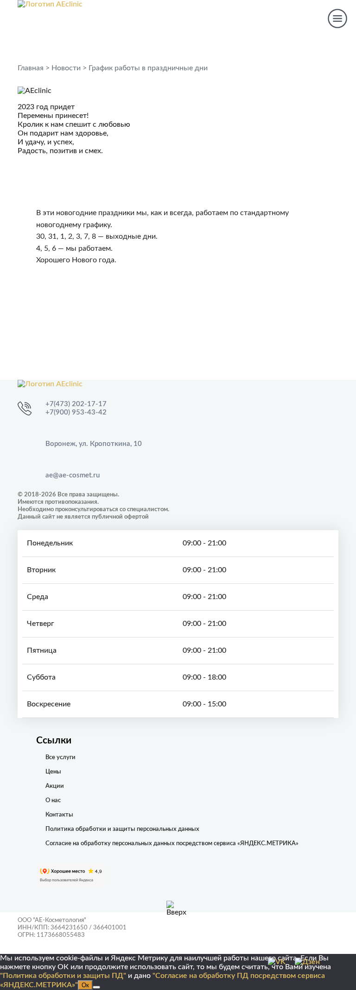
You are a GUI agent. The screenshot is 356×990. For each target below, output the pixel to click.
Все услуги (60, 758)
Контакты (59, 815)
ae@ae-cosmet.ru (72, 475)
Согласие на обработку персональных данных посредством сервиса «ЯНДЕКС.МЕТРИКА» (172, 844)
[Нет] (96, 987)
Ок (85, 985)
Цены (53, 772)
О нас (53, 801)
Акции (54, 786)
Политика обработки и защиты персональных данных (122, 829)
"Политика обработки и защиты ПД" (63, 975)
